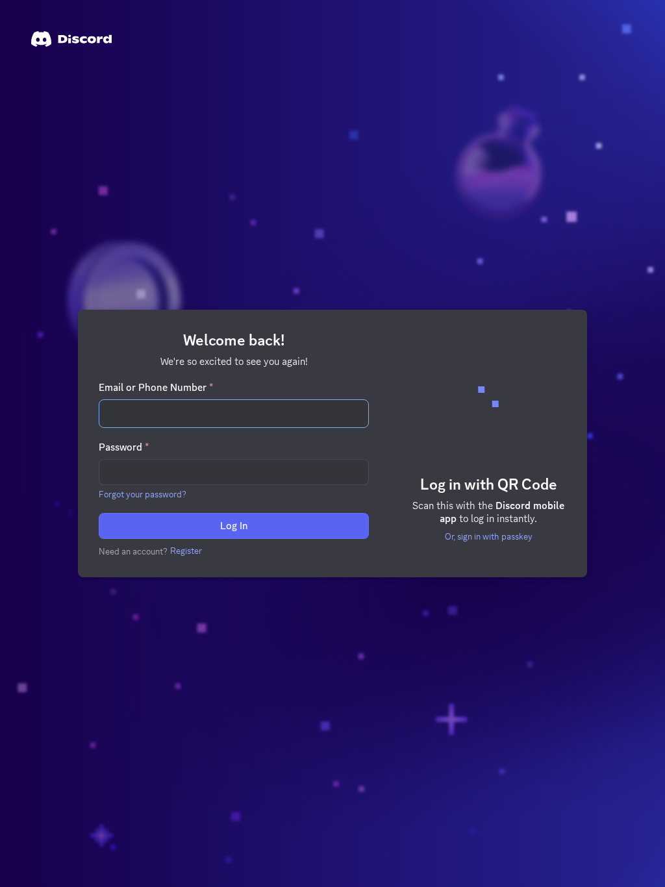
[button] (142, 494)
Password (124, 447)
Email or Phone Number (156, 387)
